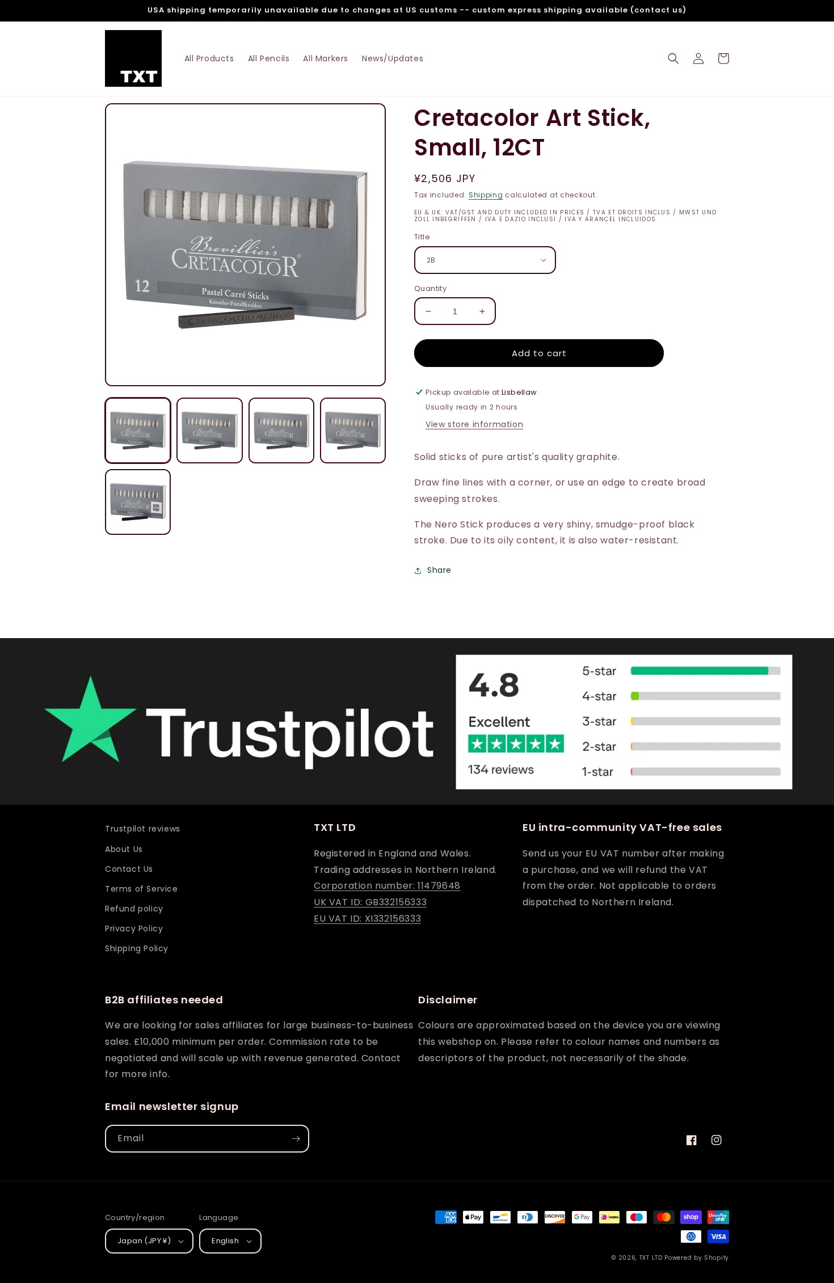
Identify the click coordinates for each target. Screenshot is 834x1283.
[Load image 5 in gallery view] (138, 502)
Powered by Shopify (696, 1258)
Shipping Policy (137, 948)
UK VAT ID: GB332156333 (370, 902)
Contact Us (129, 869)
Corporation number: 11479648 (387, 885)
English (225, 1240)
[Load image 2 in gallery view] (209, 430)
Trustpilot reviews (142, 828)
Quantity (430, 288)
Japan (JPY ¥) (144, 1240)
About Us (124, 849)
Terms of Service (141, 888)
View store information (474, 424)
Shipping (486, 195)
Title (422, 236)
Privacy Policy (134, 928)
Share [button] (439, 570)
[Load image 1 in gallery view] (138, 430)
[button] (673, 58)
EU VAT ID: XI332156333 (367, 918)
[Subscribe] (295, 1139)
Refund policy (134, 908)
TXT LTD (651, 1258)
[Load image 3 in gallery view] (281, 430)
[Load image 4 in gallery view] (353, 430)
